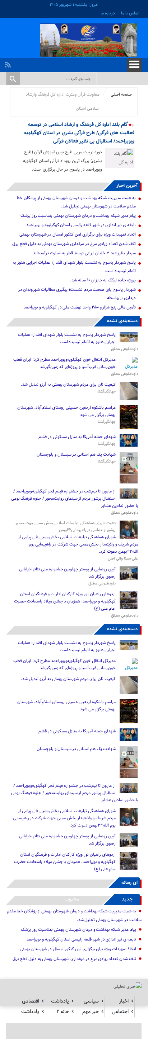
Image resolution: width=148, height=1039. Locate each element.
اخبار (124, 1001)
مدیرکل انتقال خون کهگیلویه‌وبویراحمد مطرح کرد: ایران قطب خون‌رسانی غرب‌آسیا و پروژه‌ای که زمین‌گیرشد (64, 363)
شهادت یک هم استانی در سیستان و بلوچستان (76, 454)
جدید (127, 899)
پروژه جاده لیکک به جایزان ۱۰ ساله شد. (103, 280)
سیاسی (91, 1001)
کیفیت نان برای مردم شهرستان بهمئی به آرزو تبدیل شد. (68, 384)
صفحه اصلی (121, 94)
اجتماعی (120, 1012)
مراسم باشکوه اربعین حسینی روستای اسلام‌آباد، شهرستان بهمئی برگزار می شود (66, 411)
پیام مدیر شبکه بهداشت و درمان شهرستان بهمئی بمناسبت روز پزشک (78, 215)
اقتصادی (30, 1001)
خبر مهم (90, 1012)
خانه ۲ (62, 1012)
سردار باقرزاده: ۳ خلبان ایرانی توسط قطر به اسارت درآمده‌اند (84, 253)
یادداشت (60, 1001)
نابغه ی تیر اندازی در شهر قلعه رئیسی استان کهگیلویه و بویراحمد (81, 225)
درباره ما (108, 13)
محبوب (71, 899)
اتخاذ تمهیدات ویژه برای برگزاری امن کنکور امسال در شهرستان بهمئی (77, 234)
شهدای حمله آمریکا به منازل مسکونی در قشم (77, 437)
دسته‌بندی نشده (122, 321)
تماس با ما (130, 13)
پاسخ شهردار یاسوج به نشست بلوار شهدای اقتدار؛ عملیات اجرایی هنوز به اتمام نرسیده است (66, 338)
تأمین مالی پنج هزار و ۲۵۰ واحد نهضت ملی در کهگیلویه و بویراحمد (80, 307)
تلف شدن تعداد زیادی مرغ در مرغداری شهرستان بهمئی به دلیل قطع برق (74, 244)
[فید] (9, 63)
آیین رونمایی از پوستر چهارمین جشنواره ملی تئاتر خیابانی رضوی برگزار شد (67, 573)
